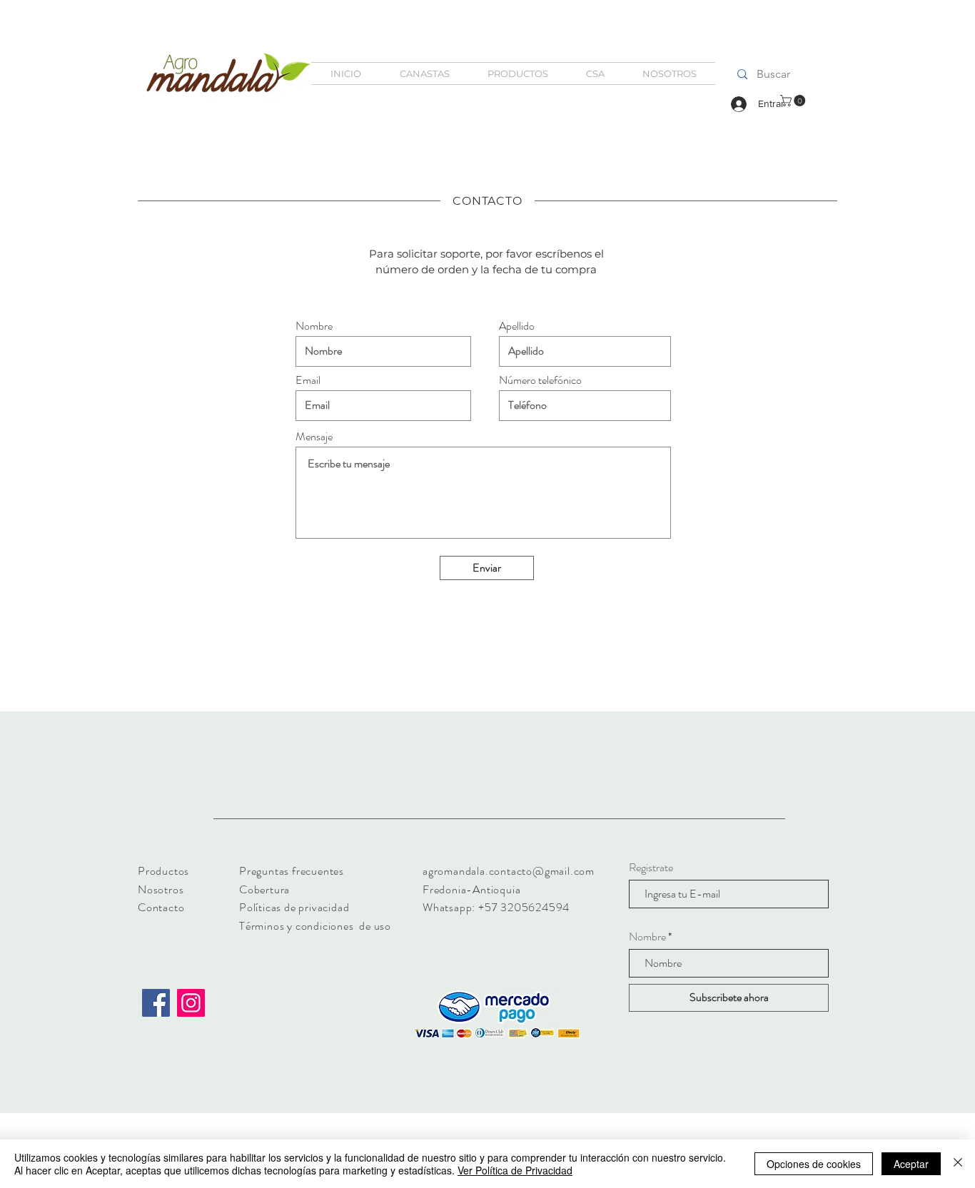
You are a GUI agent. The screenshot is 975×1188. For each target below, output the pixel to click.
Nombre (314, 326)
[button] (794, 100)
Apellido (517, 326)
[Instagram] (191, 1003)
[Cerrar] (957, 1164)
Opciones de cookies (814, 1164)
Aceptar (911, 1164)
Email (307, 380)
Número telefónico (540, 380)
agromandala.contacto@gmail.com (509, 871)
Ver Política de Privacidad (515, 1170)
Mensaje (314, 436)
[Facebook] (156, 1003)
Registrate (651, 867)
